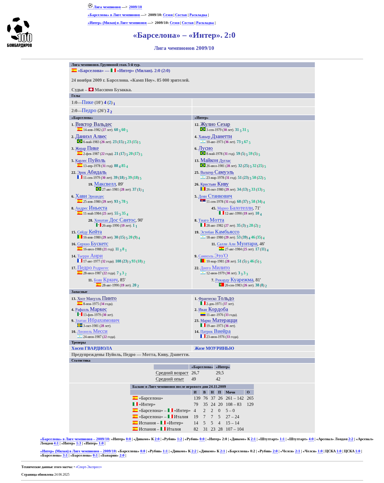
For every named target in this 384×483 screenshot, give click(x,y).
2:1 (253, 439)
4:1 (56, 443)
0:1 (95, 455)
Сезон (168, 15)
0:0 (128, 439)
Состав (181, 15)
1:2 (179, 439)
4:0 (311, 439)
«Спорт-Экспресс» (89, 467)
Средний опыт (170, 379)
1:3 (78, 443)
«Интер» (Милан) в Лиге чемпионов (117, 23)
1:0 (101, 443)
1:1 (282, 439)
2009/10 (135, 7)
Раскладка (198, 15)
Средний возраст (172, 372)
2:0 (157, 439)
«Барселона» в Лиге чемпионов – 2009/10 (74, 439)
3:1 (65, 455)
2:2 (350, 439)
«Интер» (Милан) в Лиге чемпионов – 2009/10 (78, 451)
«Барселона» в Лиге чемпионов (114, 15)
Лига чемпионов (107, 7)
